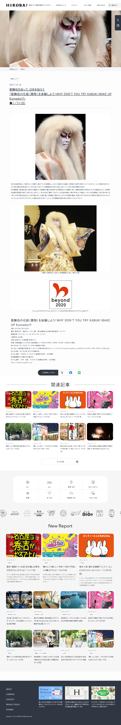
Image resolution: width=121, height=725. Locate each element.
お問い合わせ (101, 5)
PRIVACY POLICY (13, 704)
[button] (70, 372)
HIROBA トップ (13, 69)
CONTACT (10, 699)
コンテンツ (74, 5)
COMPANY (10, 694)
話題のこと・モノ (14, 78)
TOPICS (22, 69)
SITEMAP (9, 709)
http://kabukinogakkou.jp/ (22, 362)
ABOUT (9, 689)
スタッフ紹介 (88, 5)
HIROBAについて (61, 5)
